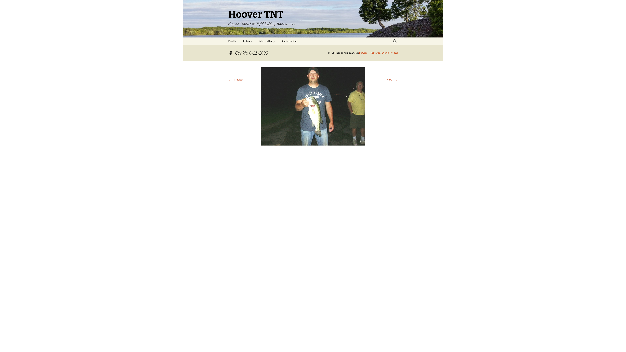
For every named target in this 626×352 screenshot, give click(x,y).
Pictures (247, 41)
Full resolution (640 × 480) (385, 52)
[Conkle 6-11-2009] (313, 106)
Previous (236, 79)
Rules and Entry (267, 41)
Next (392, 79)
